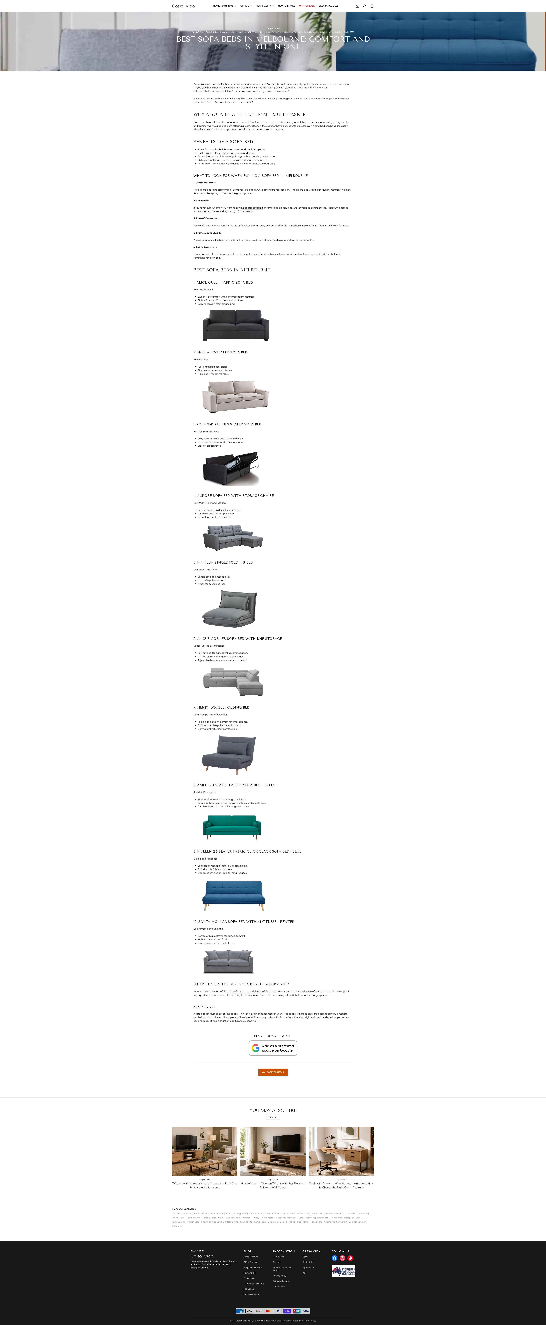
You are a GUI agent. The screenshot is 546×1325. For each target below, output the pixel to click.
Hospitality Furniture (253, 1267)
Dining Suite (246, 1221)
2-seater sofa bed (252, 207)
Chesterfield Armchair (335, 1221)
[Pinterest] (350, 1258)
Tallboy (255, 1217)
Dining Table (240, 1213)
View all (273, 1117)
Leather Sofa (193, 1217)
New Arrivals (286, 6)
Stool (220, 1217)
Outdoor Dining (230, 1221)
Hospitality (264, 6)
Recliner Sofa (192, 1221)
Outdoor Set (317, 1213)
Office (244, 6)
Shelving (205, 1221)
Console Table (209, 1217)
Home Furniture (223, 6)
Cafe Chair (177, 1225)
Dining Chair (178, 1217)
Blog (304, 1273)
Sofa (301, 1217)
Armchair (291, 1217)
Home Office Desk (335, 1213)
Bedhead (363, 1213)
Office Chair (287, 1213)
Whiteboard (267, 1217)
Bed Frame (302, 1221)
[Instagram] (342, 1258)
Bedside (187, 1213)
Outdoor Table (232, 1217)
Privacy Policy (279, 1275)
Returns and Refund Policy (282, 1269)
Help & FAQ (278, 1256)
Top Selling (249, 1289)
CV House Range (251, 1294)
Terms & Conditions (282, 1281)
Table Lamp (178, 1221)
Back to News (275, 1072)
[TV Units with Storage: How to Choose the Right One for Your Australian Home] (204, 1151)
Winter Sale (249, 1278)
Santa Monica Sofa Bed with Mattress (319, 32)
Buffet (229, 1213)
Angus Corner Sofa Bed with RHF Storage (242, 32)
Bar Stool (198, 1213)
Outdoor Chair (272, 1213)
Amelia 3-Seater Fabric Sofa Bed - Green (208, 32)
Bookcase (273, 1221)
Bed (282, 1221)
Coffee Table (302, 1213)
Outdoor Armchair (214, 1213)
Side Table (351, 1213)
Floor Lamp (336, 1217)
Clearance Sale (328, 6)
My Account (308, 1267)
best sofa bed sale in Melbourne (246, 991)
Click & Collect (279, 1286)
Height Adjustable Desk (316, 1217)
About (305, 1256)
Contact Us (307, 1262)
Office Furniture (251, 1262)
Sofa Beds (339, 32)
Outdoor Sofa (255, 1213)
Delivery (277, 1262)
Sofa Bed (290, 1221)
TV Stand (176, 1213)
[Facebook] (334, 1258)
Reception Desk (352, 1217)
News (276, 28)
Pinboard (280, 1217)
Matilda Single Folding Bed (292, 32)
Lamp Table (260, 1221)
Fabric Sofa (316, 1221)
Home (269, 28)
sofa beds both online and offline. (212, 91)
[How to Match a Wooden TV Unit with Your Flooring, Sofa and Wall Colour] (273, 1151)
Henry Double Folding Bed (270, 32)
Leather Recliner (357, 1221)
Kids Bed (216, 1221)
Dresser (246, 1217)
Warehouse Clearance (254, 1283)
